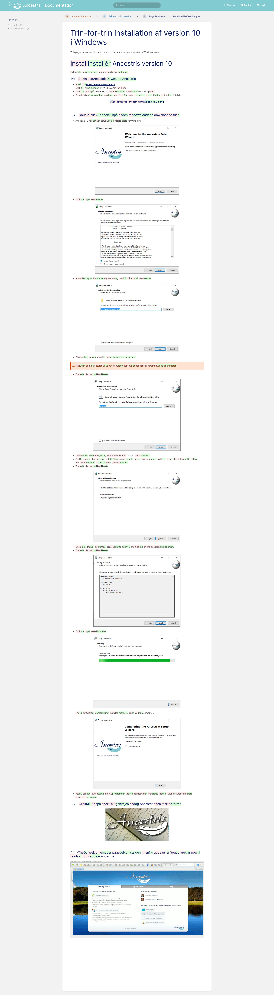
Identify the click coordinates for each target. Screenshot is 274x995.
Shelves (231, 5)
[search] (137, 5)
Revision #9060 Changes (186, 16)
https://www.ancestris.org (100, 84)
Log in (263, 5)
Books (247, 5)
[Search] (117, 5)
